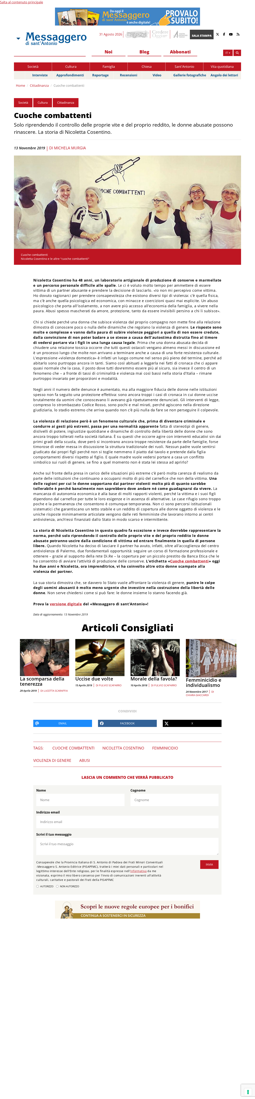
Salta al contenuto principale (21, 2)
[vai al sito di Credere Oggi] (160, 34)
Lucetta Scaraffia (56, 690)
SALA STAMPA (202, 35)
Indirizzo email (48, 812)
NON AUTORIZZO (69, 886)
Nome (41, 790)
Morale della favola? (153, 678)
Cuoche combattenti (69, 85)
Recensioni (128, 75)
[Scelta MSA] (18, 39)
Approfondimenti (70, 75)
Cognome (137, 790)
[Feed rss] (238, 34)
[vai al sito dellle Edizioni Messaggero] (180, 34)
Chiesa (147, 66)
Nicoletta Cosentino (123, 748)
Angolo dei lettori (224, 75)
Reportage (100, 75)
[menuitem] (109, 52)
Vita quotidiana (222, 66)
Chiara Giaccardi (197, 695)
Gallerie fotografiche (189, 75)
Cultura (70, 66)
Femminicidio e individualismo (203, 682)
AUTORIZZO (46, 886)
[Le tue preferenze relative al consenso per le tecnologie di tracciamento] (248, 1092)
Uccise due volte (94, 678)
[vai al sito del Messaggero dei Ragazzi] (137, 34)
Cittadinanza (39, 85)
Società (32, 66)
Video (157, 75)
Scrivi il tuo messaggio (54, 834)
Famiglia (109, 66)
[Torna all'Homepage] (56, 39)
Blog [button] (144, 52)
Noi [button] (108, 52)
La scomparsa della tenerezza (42, 681)
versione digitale (66, 604)
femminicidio (165, 748)
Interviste (40, 75)
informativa (138, 871)
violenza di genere (52, 760)
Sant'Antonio (184, 66)
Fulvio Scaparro (110, 685)
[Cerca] (237, 53)
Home (20, 85)
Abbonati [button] (180, 52)
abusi (84, 760)
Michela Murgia (70, 148)
